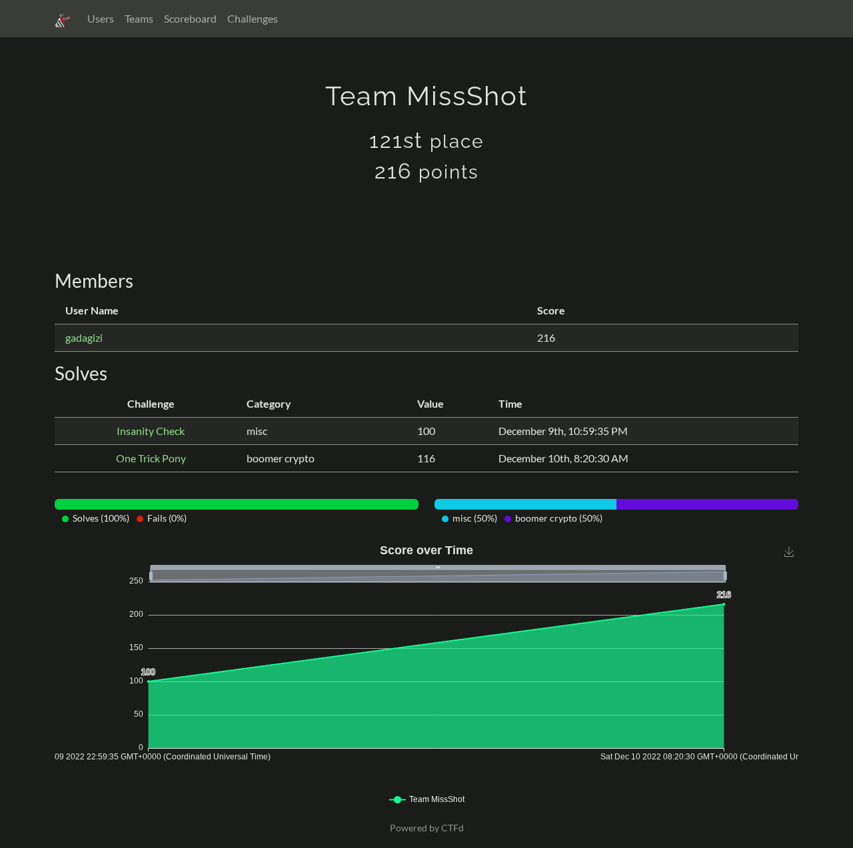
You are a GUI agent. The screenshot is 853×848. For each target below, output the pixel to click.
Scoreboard (190, 18)
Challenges (252, 18)
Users (100, 18)
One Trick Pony (151, 458)
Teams (139, 18)
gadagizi (84, 337)
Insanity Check (151, 430)
